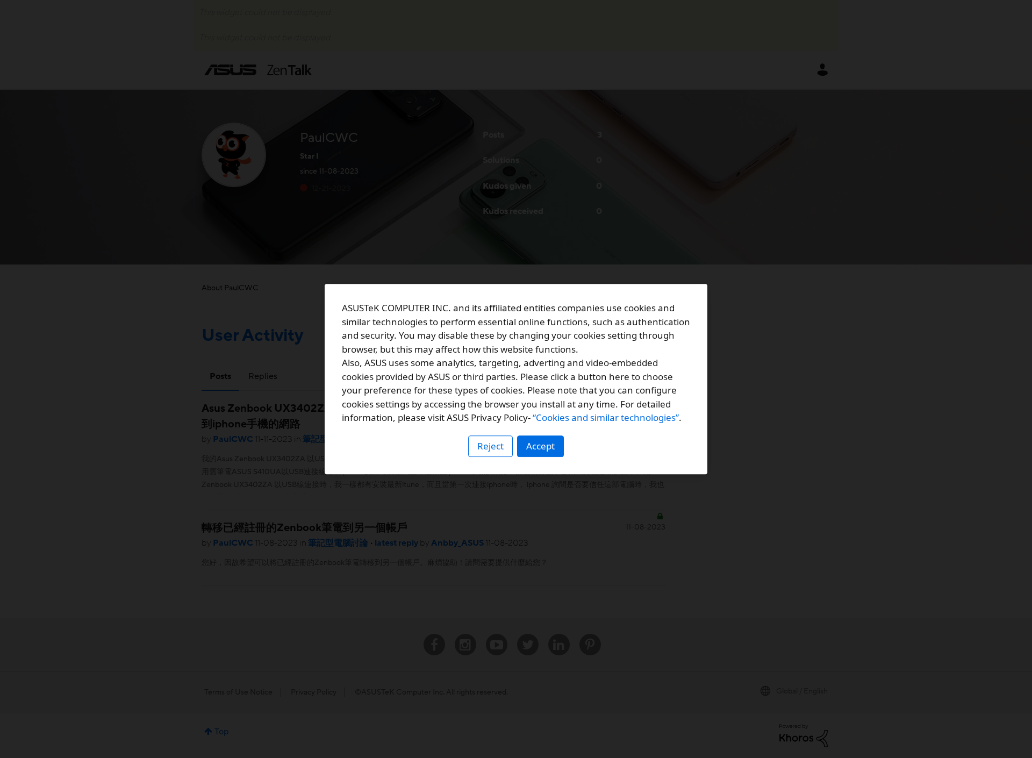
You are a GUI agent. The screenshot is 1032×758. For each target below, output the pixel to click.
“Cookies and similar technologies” (606, 417)
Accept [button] (540, 446)
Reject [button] (490, 446)
